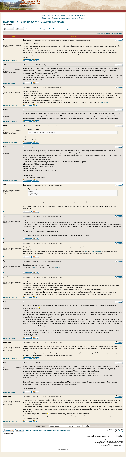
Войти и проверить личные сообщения (65, 18)
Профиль (47, 18)
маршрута (104, 102)
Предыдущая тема (103, 33)
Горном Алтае (96, 251)
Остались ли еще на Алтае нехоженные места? (34, 22)
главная (3, 11)
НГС (86, 251)
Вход (82, 18)
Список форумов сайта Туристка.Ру (38, 29)
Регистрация (81, 15)
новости (11, 11)
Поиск (51, 15)
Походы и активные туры (61, 29)
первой (32, 267)
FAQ (44, 15)
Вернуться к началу (10, 60)
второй (57, 267)
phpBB (66, 449)
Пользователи (61, 15)
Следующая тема (116, 33)
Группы (71, 15)
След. (16, 24)
